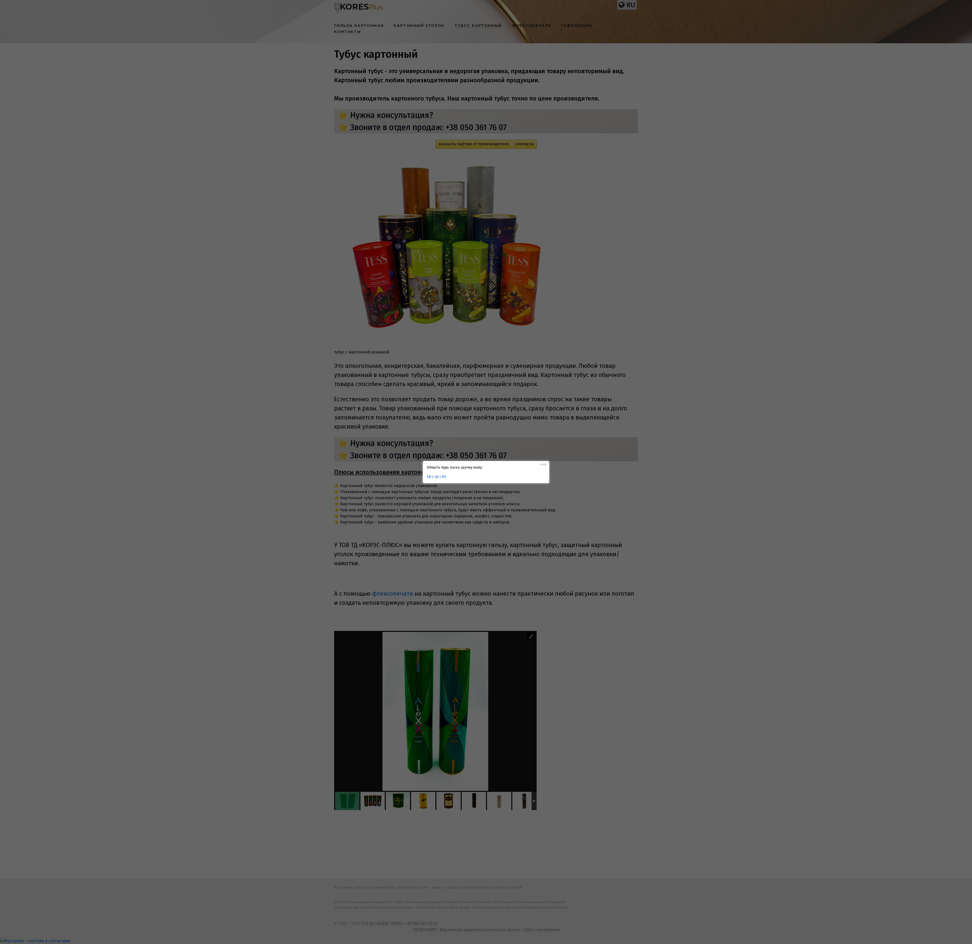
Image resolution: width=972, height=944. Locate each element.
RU (444, 477)
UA (436, 477)
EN (429, 477)
